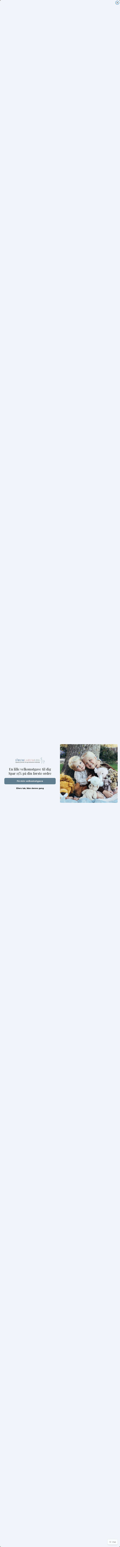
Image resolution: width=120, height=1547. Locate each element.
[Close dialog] (117, 2)
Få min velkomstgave (30, 781)
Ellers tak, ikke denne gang (30, 788)
